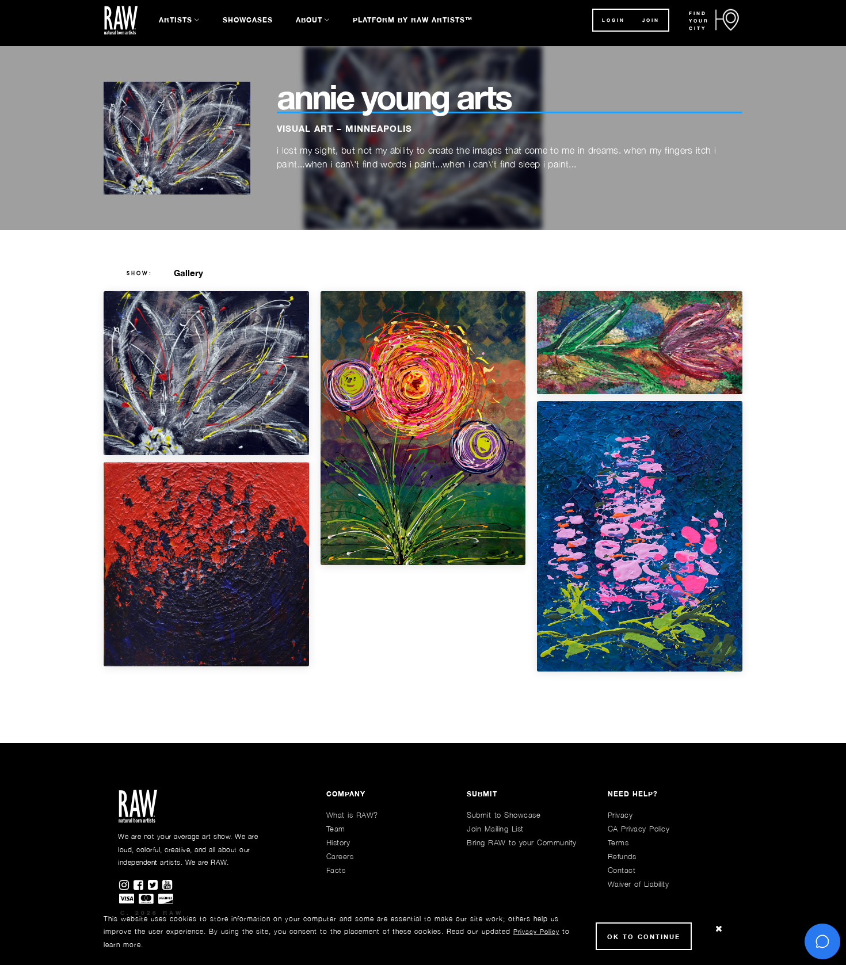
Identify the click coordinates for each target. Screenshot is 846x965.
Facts (336, 870)
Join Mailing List (495, 828)
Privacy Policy (536, 931)
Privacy (620, 814)
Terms (618, 842)
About (309, 20)
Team (335, 828)
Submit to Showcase (503, 814)
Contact (622, 870)
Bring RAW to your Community (522, 842)
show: (140, 273)
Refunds (622, 856)
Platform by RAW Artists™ (412, 20)
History (338, 842)
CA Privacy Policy (639, 828)
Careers (340, 856)
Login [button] (613, 20)
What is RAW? (352, 814)
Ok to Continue (643, 936)
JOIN (651, 20)
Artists (175, 20)
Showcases (248, 20)
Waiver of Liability (638, 883)
